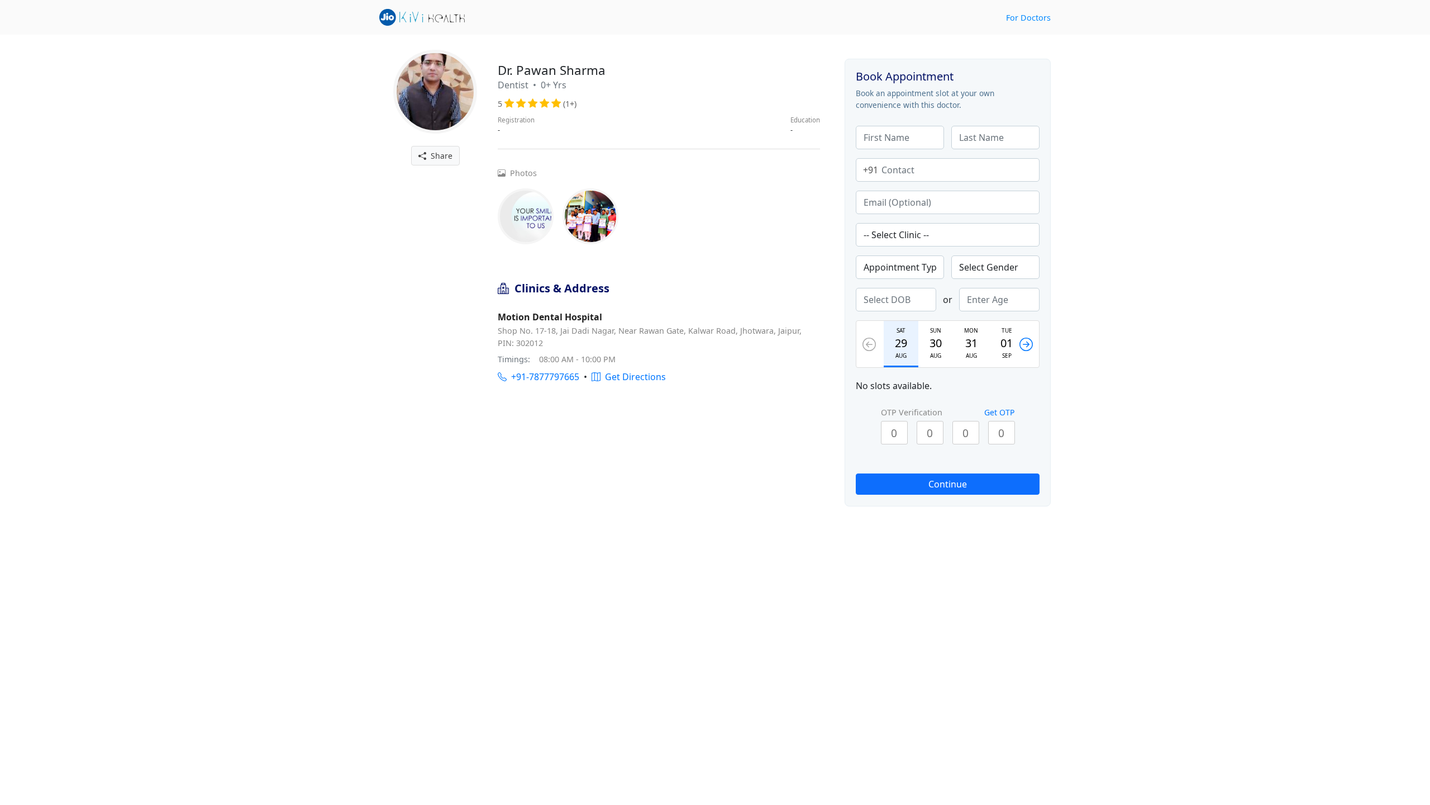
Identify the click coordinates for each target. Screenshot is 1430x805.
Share (439, 155)
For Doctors (1028, 17)
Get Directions (633, 377)
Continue (947, 484)
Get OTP (999, 412)
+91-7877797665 (543, 377)
